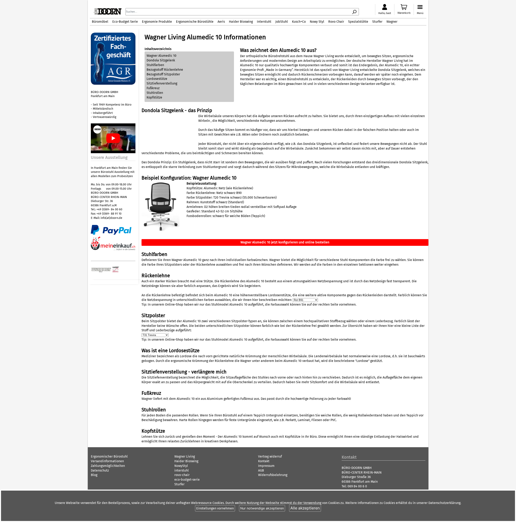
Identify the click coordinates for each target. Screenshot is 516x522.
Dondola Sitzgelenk (161, 60)
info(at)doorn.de (111, 218)
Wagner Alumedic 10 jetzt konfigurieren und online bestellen (284, 242)
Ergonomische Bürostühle (194, 22)
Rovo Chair (336, 22)
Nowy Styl (317, 22)
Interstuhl (264, 22)
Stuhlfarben (155, 65)
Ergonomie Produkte (157, 22)
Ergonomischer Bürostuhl (109, 456)
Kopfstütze (154, 97)
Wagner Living (184, 456)
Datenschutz (100, 470)
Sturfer (377, 22)
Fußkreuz (153, 88)
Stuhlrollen (155, 93)
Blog (94, 475)
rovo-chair (182, 475)
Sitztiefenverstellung (162, 83)
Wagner (391, 22)
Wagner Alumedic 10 (161, 56)
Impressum (266, 466)
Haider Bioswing (241, 22)
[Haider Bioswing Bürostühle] (115, 272)
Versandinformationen (107, 461)
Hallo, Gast (384, 13)
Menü (420, 13)
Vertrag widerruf (270, 456)
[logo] (107, 13)
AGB (261, 470)
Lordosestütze (157, 79)
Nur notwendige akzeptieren (262, 508)
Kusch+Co (299, 22)
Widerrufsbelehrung (272, 475)
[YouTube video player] (113, 152)
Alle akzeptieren (305, 508)
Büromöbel (100, 22)
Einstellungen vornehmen (215, 508)
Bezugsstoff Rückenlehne (165, 70)
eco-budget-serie (187, 479)
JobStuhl (281, 22)
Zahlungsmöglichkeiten (108, 466)
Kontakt (263, 461)
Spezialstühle (358, 22)
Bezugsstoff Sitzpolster (163, 74)
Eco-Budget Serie (125, 22)
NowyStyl (181, 466)
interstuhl (181, 470)
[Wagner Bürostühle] (101, 272)
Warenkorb (404, 12)
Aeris (221, 22)
